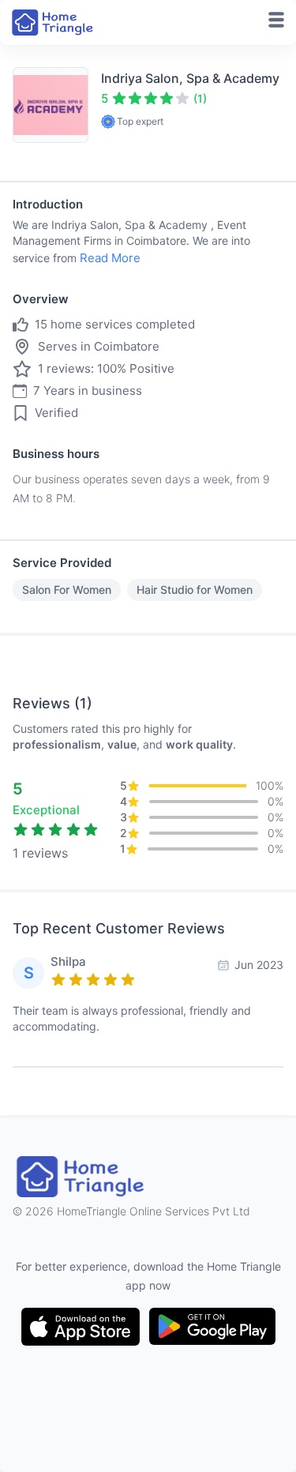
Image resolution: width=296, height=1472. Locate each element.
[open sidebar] (276, 19)
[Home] (53, 22)
